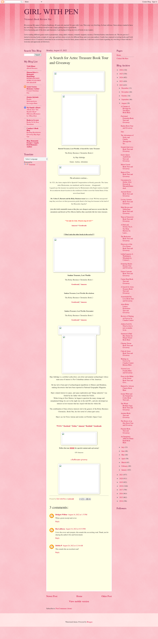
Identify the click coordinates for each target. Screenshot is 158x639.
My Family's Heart (33, 107)
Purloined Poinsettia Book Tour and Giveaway (127, 119)
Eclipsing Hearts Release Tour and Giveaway (126, 266)
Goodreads (83, 225)
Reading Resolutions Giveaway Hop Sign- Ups (34, 134)
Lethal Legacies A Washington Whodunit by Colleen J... (127, 257)
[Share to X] (85, 499)
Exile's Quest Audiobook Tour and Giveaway (125, 158)
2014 (121, 501)
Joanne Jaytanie (33, 97)
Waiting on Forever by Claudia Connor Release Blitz (127, 362)
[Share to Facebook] (87, 499)
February (124, 466)
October (124, 96)
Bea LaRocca (60, 529)
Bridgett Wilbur (61, 514)
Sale (122, 131)
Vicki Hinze (31, 66)
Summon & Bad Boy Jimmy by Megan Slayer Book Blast (127, 336)
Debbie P (58, 545)
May (123, 455)
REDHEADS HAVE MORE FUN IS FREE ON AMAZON (34, 80)
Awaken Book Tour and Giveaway (125, 415)
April (123, 458)
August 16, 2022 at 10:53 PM (76, 529)
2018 (121, 486)
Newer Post (51, 596)
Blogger (89, 622)
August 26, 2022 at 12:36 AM (73, 545)
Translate (32, 164)
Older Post (106, 596)
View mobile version (79, 601)
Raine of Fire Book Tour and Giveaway (127, 174)
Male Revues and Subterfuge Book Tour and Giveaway (127, 210)
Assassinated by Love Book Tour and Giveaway (127, 298)
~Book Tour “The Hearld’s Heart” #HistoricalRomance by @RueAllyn (33, 112)
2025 (121, 73)
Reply (57, 521)
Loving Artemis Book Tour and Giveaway (127, 201)
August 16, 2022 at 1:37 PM (77, 514)
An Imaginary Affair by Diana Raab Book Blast (127, 439)
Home (79, 596)
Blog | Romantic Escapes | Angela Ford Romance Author (33, 144)
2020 (121, 478)
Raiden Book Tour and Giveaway (127, 127)
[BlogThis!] (82, 499)
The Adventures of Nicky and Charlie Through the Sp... (127, 139)
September (125, 99)
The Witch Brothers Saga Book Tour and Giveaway (127, 406)
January (124, 470)
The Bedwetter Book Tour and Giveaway (127, 238)
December (125, 88)
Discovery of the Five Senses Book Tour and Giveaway (127, 247)
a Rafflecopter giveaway (79, 459)
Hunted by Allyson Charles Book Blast (127, 388)
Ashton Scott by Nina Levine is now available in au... (127, 327)
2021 (121, 474)
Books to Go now (33, 120)
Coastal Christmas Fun (33, 92)
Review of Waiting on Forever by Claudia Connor (127, 318)
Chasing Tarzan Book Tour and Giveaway (127, 345)
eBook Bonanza (32, 68)
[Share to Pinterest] (90, 499)
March (123, 462)
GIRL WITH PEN (51, 11)
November (125, 92)
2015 (121, 497)
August (124, 103)
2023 (121, 81)
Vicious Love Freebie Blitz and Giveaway (126, 370)
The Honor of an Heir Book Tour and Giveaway (127, 423)
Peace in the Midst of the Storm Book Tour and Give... (127, 379)
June (123, 451)
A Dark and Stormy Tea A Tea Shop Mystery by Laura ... (126, 229)
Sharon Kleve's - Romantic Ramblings (33, 74)
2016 (121, 493)
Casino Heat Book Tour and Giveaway (127, 281)
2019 (121, 482)
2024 (121, 77)
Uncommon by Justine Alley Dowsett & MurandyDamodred (127, 184)
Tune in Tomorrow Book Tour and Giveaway (127, 219)
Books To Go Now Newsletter (33, 123)
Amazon (74, 225)
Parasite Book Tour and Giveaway (125, 431)
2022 (121, 85)
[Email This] (80, 499)
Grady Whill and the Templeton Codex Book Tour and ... (126, 397)
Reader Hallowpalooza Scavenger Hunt (32, 101)
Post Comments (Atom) (64, 608)
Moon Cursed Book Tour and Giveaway (127, 166)
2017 (121, 489)
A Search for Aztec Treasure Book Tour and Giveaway (127, 290)
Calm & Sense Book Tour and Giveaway (127, 353)
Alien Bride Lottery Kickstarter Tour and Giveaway (125, 308)
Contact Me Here (122, 58)
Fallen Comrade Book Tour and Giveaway (127, 273)
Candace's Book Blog (32, 129)
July (123, 447)
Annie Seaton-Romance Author (33, 88)
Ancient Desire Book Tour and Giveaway (127, 194)
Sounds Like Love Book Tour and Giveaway (127, 149)
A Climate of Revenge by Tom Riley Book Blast (126, 109)
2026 (121, 70)
